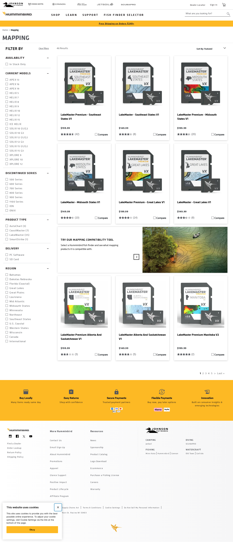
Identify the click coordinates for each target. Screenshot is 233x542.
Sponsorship (96, 447)
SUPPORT (90, 15)
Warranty (95, 489)
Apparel (54, 468)
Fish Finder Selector (124, 15)
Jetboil (149, 444)
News (93, 440)
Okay (32, 529)
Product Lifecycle (59, 489)
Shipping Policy (15, 456)
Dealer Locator (197, 4)
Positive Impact (58, 482)
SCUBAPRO (191, 444)
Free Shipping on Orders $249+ (116, 23)
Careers (94, 482)
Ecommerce (96, 468)
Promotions (56, 461)
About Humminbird (60, 454)
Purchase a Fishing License (104, 475)
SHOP (55, 15)
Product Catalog (98, 454)
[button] (71, 400)
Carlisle (200, 453)
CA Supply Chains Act (69, 507)
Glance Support (58, 475)
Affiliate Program (59, 496)
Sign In (213, 4)
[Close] (58, 507)
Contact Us (56, 440)
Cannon (174, 453)
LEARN (71, 15)
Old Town (190, 453)
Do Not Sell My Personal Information (141, 507)
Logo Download (98, 461)
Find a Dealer (14, 443)
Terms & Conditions (92, 507)
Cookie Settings (112, 507)
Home (5, 29)
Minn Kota (150, 453)
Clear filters (44, 48)
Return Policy (14, 452)
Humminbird (163, 453)
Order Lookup (14, 447)
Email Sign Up (57, 447)
